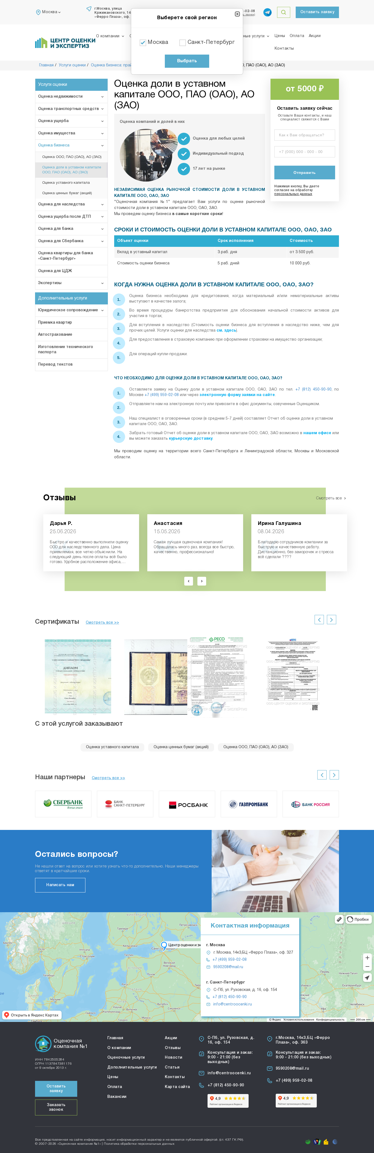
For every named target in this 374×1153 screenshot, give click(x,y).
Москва (158, 42)
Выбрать (187, 61)
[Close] (237, 14)
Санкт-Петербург (211, 42)
